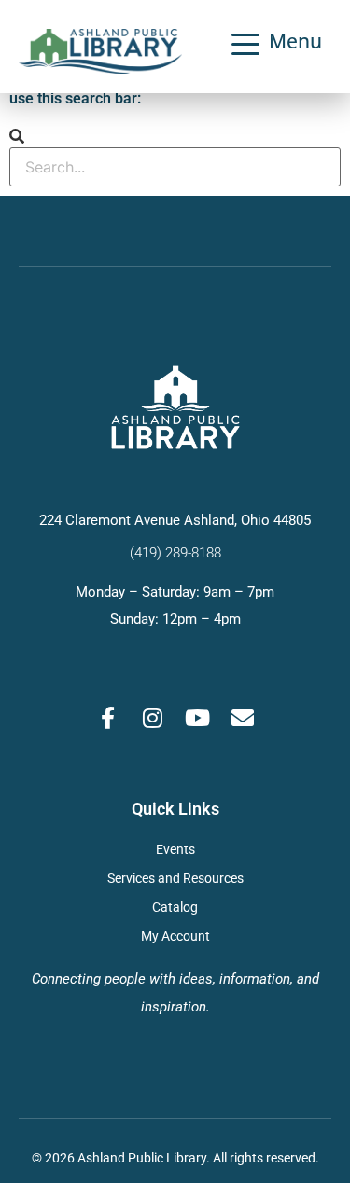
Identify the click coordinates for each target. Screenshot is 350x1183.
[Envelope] (242, 717)
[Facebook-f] (108, 717)
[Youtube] (197, 717)
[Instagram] (153, 717)
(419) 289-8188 (175, 552)
